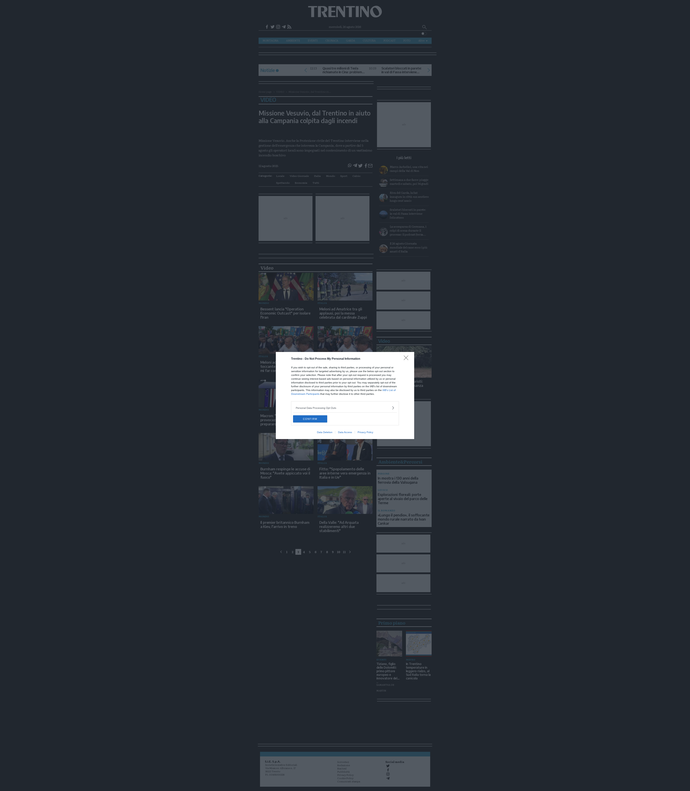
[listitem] (345, 408)
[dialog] (345, 395)
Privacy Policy (365, 432)
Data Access (345, 432)
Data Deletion (324, 432)
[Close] (407, 359)
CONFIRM (310, 418)
